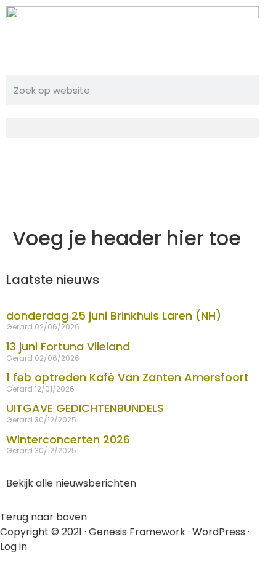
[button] (132, 128)
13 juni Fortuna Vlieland (68, 346)
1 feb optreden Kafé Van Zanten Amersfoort (127, 377)
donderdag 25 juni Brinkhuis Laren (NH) (113, 315)
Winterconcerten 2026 (68, 439)
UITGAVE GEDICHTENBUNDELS (85, 408)
